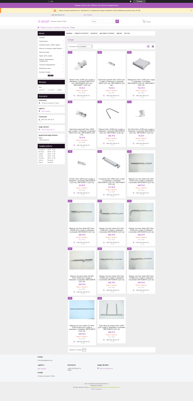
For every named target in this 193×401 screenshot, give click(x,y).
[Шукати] (117, 21)
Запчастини (65, 27)
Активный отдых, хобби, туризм (49, 45)
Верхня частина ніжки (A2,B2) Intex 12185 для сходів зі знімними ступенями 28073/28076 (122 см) (82, 278)
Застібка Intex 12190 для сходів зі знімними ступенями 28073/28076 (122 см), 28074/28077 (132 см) (141, 131)
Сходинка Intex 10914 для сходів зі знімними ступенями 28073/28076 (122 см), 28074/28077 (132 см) (111, 181)
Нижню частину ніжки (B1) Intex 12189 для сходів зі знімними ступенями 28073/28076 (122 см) (141, 230)
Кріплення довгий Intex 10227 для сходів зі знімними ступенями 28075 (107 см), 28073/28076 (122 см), (111, 82)
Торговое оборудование (47, 64)
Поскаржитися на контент (96, 387)
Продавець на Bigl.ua (96, 385)
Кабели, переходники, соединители (46, 60)
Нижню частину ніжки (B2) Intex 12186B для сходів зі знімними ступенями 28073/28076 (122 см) (141, 278)
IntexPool (57, 27)
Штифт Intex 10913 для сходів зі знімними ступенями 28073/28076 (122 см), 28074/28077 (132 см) (82, 180)
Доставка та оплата (107, 33)
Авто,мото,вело (44, 52)
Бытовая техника (44, 72)
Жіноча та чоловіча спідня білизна (50, 48)
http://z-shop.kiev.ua (48, 129)
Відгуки (119, 33)
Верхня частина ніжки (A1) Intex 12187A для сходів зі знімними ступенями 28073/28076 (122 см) (141, 180)
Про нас (127, 33)
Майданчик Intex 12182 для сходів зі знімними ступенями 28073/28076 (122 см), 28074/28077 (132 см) (141, 82)
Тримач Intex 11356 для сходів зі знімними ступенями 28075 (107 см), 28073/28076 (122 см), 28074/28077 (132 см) (82, 82)
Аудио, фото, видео (45, 56)
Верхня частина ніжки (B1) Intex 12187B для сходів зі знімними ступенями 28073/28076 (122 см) (82, 230)
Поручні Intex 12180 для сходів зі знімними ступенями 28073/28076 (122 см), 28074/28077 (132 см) (111, 131)
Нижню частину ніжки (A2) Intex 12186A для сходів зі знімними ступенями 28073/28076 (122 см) (111, 278)
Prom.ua (106, 383)
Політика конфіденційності (112, 387)
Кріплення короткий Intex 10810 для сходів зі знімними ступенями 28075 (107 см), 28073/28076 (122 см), (81, 132)
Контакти (94, 33)
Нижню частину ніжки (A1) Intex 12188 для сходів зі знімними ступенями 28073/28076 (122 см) (111, 230)
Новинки (69, 33)
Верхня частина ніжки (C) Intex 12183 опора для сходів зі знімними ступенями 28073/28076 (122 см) (82, 328)
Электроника (43, 41)
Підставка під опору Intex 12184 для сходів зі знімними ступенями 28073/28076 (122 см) (111, 327)
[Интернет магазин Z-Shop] (44, 21)
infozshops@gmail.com (45, 360)
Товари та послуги (47, 27)
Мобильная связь (45, 68)
